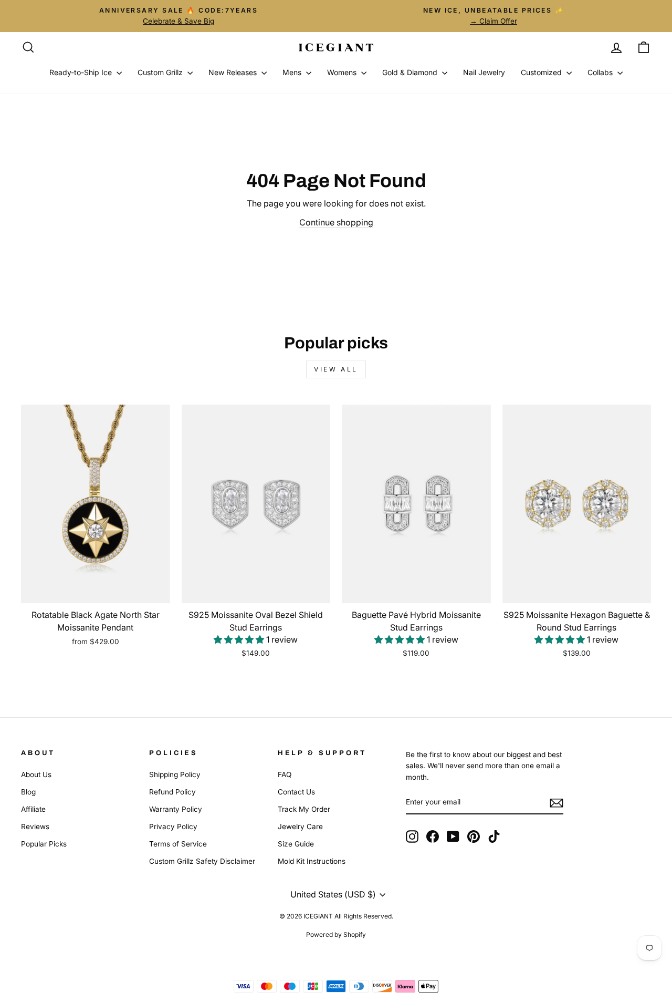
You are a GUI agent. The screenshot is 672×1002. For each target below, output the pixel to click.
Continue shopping (336, 222)
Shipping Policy (175, 774)
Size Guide (296, 844)
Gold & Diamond (410, 72)
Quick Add (95, 590)
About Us (36, 774)
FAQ (284, 774)
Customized (542, 72)
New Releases (233, 72)
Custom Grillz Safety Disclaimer (202, 861)
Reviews (35, 826)
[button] (240, 639)
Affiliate (33, 809)
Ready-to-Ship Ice (81, 72)
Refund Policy (172, 792)
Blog (28, 792)
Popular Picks (44, 844)
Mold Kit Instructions (311, 861)
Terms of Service (178, 844)
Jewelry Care (300, 826)
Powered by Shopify (336, 934)
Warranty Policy (175, 809)
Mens (292, 72)
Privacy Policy (173, 826)
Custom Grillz (161, 72)
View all (336, 369)
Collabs (601, 72)
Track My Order (304, 809)
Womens (343, 72)
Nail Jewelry (484, 72)
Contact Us (296, 792)
